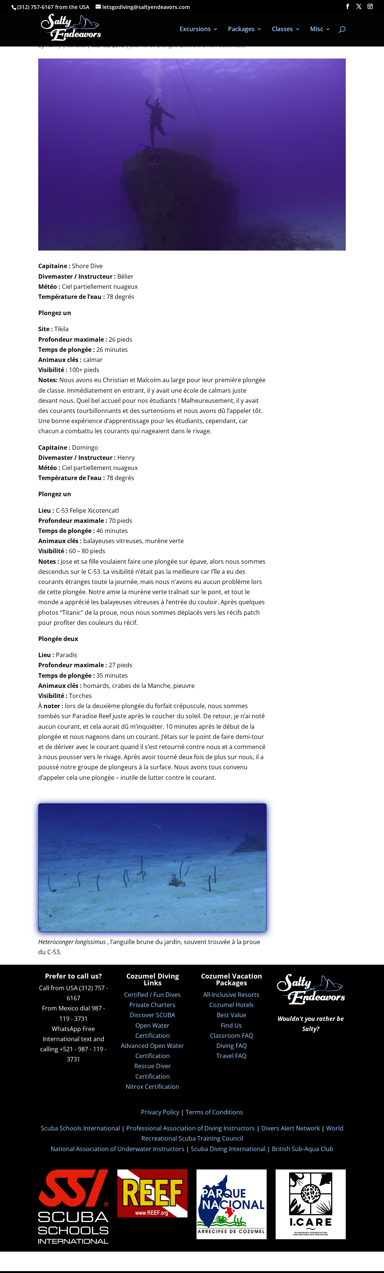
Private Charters (152, 1005)
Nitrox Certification (152, 1086)
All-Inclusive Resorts (231, 995)
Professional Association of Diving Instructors (190, 1128)
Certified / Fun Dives (152, 995)
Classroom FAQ (231, 1035)
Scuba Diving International (228, 1149)
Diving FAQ (231, 1046)
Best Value (231, 1015)
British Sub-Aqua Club (302, 1149)
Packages (241, 29)
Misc (316, 29)
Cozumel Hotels (231, 1005)
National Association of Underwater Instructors (117, 1149)
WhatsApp (66, 1029)
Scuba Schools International (80, 1128)
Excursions (195, 29)
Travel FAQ (231, 1056)
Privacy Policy (160, 1112)
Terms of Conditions (214, 1112)
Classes (282, 29)
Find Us (231, 1025)
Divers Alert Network (290, 1128)
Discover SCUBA (152, 1015)
